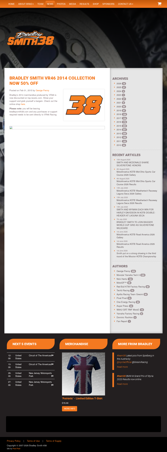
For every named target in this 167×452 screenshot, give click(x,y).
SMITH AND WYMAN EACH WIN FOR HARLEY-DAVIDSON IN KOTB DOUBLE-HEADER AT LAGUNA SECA (136, 212)
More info (69, 408)
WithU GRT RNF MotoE (130, 309)
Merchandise (76, 344)
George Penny (42, 90)
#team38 (121, 355)
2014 (119, 129)
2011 (119, 141)
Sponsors (108, 3)
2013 (119, 133)
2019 (119, 110)
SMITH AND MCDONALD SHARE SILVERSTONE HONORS (133, 164)
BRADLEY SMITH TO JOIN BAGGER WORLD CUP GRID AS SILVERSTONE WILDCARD (135, 225)
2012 (119, 137)
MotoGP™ (123, 282)
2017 (119, 118)
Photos (61, 3)
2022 (119, 98)
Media (72, 3)
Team (40, 3)
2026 (119, 83)
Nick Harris (124, 278)
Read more (122, 367)
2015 (119, 125)
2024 (119, 91)
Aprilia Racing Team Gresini (132, 294)
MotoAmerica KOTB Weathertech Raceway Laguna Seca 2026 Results (137, 202)
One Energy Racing (128, 301)
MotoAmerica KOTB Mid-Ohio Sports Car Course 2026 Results (136, 183)
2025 (119, 87)
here (23, 104)
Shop (96, 3)
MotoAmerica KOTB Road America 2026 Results (136, 245)
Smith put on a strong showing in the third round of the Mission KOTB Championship (136, 255)
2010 (119, 145)
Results (84, 3)
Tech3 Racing (125, 290)
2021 (119, 102)
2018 (119, 114)
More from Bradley (135, 344)
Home (11, 3)
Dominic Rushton (126, 317)
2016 (119, 121)
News (50, 3)
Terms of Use (33, 440)
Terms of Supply (53, 440)
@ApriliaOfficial (124, 362)
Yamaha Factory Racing (129, 313)
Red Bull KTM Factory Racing (133, 286)
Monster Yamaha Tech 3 (130, 274)
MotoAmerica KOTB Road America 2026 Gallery (136, 236)
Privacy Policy (14, 440)
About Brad (25, 3)
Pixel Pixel (123, 298)
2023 (119, 94)
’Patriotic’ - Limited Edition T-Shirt (82, 398)
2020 (119, 106)
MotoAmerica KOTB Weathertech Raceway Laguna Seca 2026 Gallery (137, 192)
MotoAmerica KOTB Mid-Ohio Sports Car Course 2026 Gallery (136, 173)
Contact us (125, 3)
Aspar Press (124, 305)
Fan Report (123, 321)
